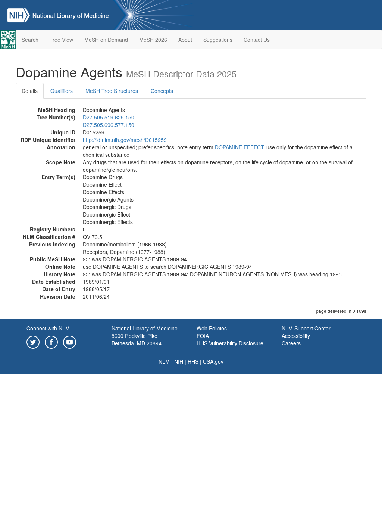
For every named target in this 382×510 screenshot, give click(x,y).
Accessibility (296, 335)
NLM (164, 361)
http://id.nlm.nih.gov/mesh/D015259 (125, 139)
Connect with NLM (48, 328)
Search (30, 39)
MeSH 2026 (153, 39)
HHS (193, 361)
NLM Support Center (306, 328)
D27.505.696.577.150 (108, 124)
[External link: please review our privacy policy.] (33, 341)
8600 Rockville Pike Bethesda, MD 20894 (137, 339)
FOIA (203, 335)
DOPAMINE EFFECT (239, 147)
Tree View (61, 39)
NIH (178, 361)
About (185, 39)
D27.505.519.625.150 (108, 117)
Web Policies (212, 328)
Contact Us (257, 39)
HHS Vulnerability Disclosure (230, 343)
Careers (291, 343)
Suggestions (217, 39)
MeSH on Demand (106, 39)
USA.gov (213, 361)
